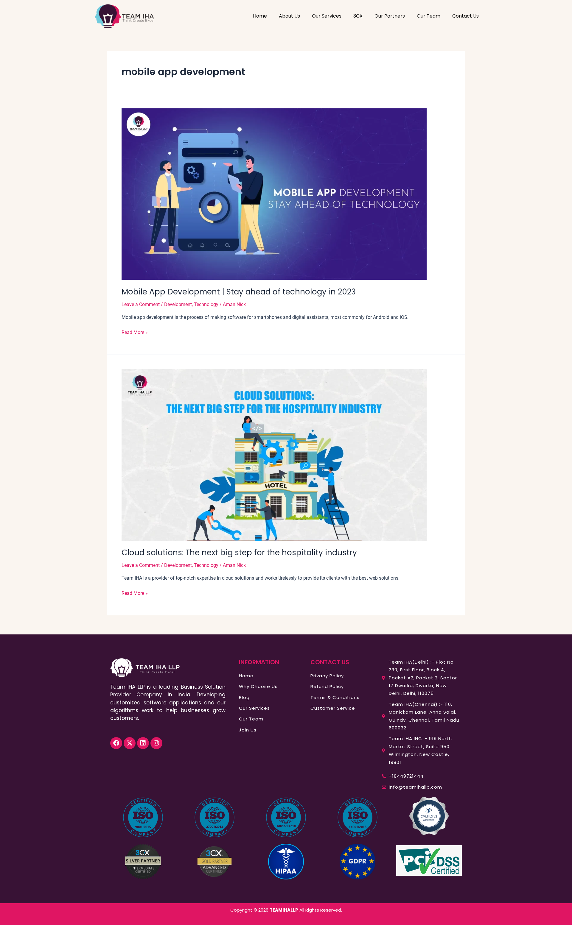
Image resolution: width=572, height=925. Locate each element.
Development (178, 304)
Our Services (326, 16)
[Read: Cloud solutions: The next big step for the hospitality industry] (274, 454)
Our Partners (389, 16)
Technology (206, 304)
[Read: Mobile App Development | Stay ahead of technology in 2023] (274, 193)
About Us (289, 16)
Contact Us (465, 16)
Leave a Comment (141, 304)
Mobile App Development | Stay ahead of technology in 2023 (239, 291)
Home (260, 16)
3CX (358, 16)
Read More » (135, 332)
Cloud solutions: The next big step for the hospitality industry (239, 552)
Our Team (428, 16)
